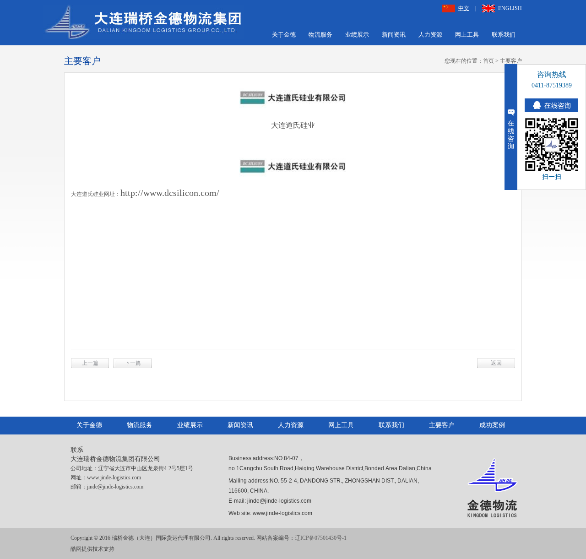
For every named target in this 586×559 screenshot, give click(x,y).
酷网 (76, 549)
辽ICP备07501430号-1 (321, 538)
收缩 (511, 127)
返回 (496, 363)
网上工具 (467, 34)
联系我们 (503, 34)
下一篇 (133, 363)
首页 (488, 61)
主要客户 (511, 61)
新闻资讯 (394, 34)
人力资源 (430, 34)
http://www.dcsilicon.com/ (169, 193)
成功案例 (492, 425)
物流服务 (320, 34)
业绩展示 (357, 34)
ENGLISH (510, 8)
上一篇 (90, 363)
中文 (463, 8)
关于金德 (284, 34)
